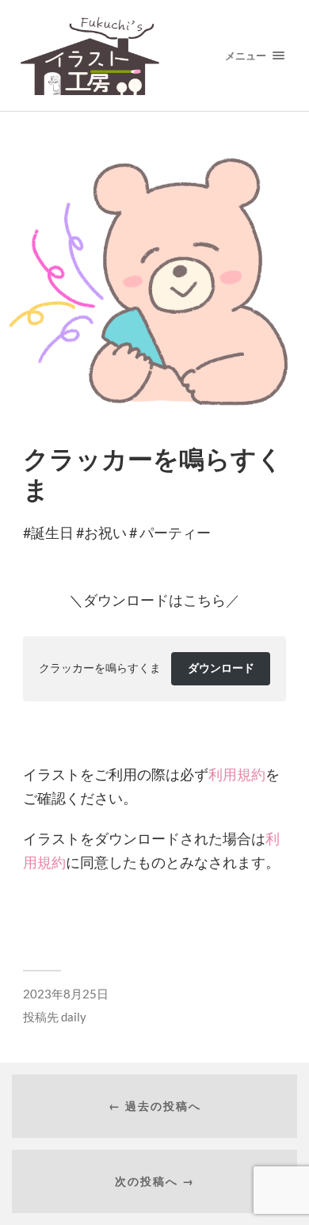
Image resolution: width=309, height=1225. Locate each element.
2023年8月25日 (66, 993)
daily (73, 1016)
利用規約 (236, 774)
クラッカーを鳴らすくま (100, 667)
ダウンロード (221, 667)
